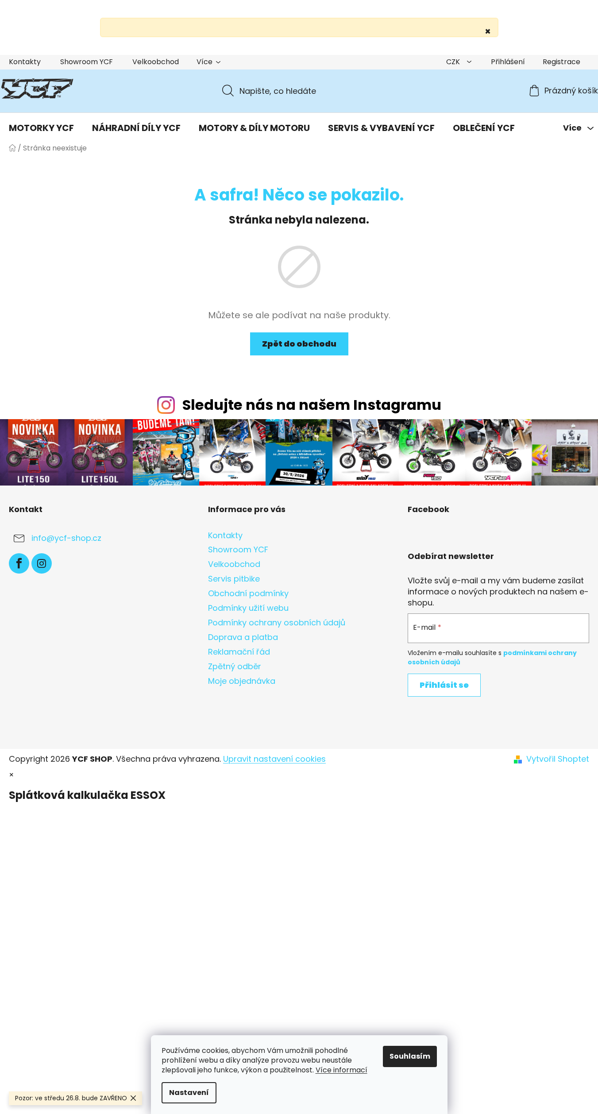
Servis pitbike (234, 578)
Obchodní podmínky (248, 593)
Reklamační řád (239, 651)
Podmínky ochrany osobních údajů (276, 622)
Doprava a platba (243, 637)
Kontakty (25, 62)
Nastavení (189, 1092)
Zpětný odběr (234, 666)
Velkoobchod (155, 62)
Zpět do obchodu (299, 343)
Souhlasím (410, 1056)
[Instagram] (41, 563)
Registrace (561, 62)
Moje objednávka (241, 680)
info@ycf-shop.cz (66, 538)
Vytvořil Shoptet (557, 759)
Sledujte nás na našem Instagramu (311, 405)
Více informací (341, 1070)
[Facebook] (19, 563)
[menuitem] (41, 128)
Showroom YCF (86, 62)
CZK (454, 62)
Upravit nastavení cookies (274, 758)
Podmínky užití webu (248, 607)
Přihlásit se (444, 684)
